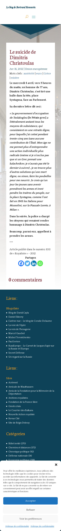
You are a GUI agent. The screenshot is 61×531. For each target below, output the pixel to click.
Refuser (30, 509)
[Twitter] (27, 263)
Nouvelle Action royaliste (21, 414)
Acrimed (13, 382)
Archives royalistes (18, 398)
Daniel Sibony (15, 317)
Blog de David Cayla (18, 313)
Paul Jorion (14, 341)
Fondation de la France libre (23, 402)
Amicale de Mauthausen (20, 387)
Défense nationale (18, 456)
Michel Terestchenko (19, 337)
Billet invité (14, 443)
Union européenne (36, 68)
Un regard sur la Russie (20, 357)
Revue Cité (14, 418)
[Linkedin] (34, 263)
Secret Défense (16, 353)
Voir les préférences (30, 518)
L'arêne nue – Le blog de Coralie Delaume (30, 321)
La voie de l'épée (17, 325)
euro (39, 73)
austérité (29, 73)
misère (15, 77)
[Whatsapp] (40, 263)
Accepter (30, 500)
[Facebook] (21, 263)
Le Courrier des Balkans (20, 410)
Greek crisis (14, 406)
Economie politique (18, 460)
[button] (56, 464)
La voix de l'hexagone (19, 329)
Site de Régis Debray (19, 422)
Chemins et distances (19, 447)
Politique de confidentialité (17, 526)
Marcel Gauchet (16, 333)
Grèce (47, 73)
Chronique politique (18, 451)
